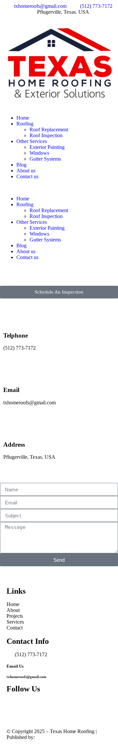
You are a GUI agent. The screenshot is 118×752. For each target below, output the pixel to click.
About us (25, 170)
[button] (59, 188)
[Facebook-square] (15, 707)
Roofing (24, 123)
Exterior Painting (47, 147)
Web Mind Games (55, 737)
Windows (39, 153)
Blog (21, 164)
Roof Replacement (49, 129)
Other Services (31, 141)
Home (22, 118)
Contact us (27, 176)
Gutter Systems (45, 159)
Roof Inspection (46, 135)
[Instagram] (32, 707)
